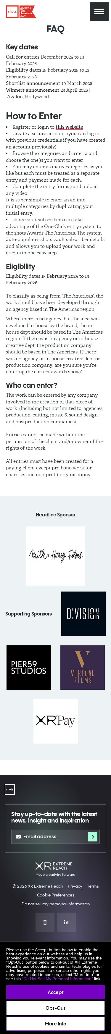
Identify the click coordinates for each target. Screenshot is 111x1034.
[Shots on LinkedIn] (66, 922)
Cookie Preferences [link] (55, 895)
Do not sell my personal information (56, 904)
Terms (93, 886)
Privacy (75, 886)
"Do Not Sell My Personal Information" (57, 978)
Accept (56, 992)
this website (69, 127)
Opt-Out (55, 1008)
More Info (55, 1024)
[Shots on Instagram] (45, 922)
